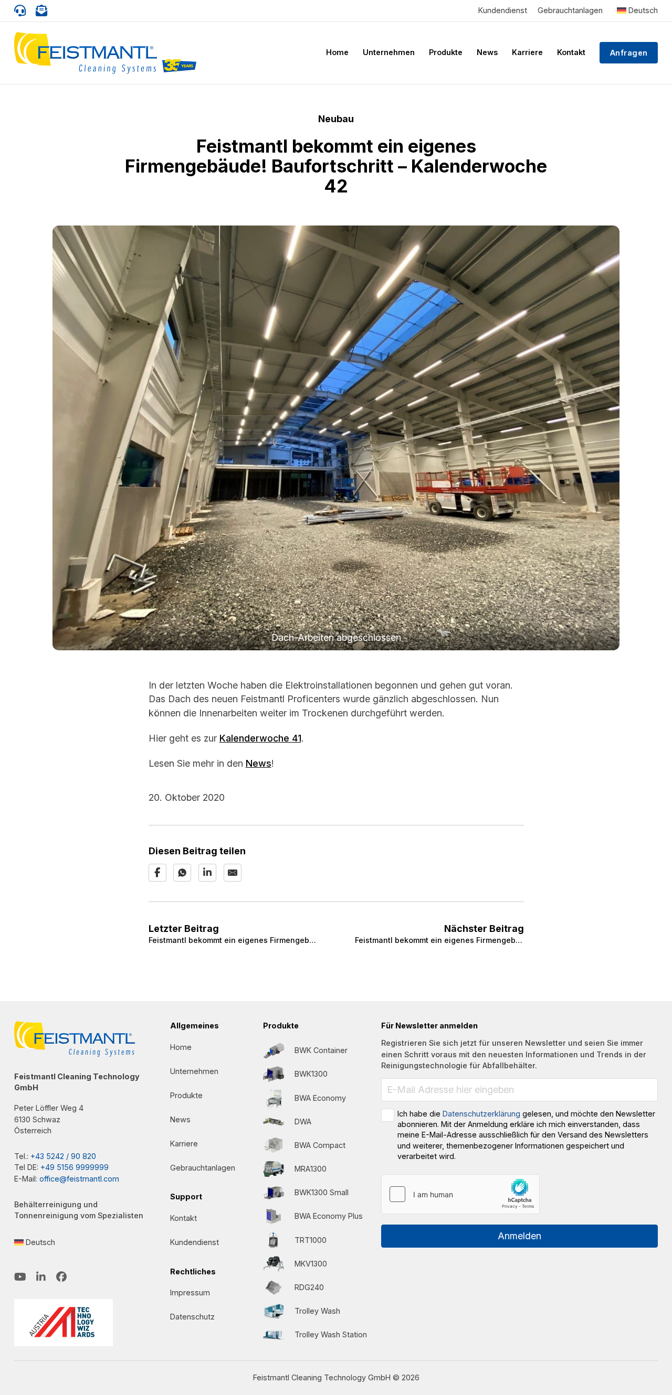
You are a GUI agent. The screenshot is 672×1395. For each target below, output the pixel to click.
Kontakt (571, 52)
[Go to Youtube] (20, 1278)
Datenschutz (192, 1316)
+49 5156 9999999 (74, 1167)
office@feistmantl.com (79, 1178)
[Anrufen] (20, 11)
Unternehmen (389, 52)
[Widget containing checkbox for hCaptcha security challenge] (460, 1194)
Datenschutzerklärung (481, 1113)
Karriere (527, 52)
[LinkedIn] (207, 873)
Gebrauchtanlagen (570, 10)
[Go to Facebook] (61, 1278)
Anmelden (519, 1235)
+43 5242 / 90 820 (63, 1156)
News (487, 52)
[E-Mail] (233, 873)
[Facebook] (157, 873)
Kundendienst (502, 10)
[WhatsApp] (182, 873)
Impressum (190, 1292)
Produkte (446, 52)
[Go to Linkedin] (41, 1278)
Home (337, 52)
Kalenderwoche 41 (260, 738)
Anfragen (629, 52)
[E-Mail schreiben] (41, 11)
